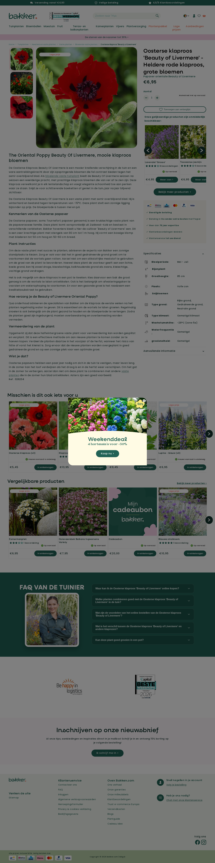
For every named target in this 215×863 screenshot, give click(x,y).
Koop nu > (107, 453)
